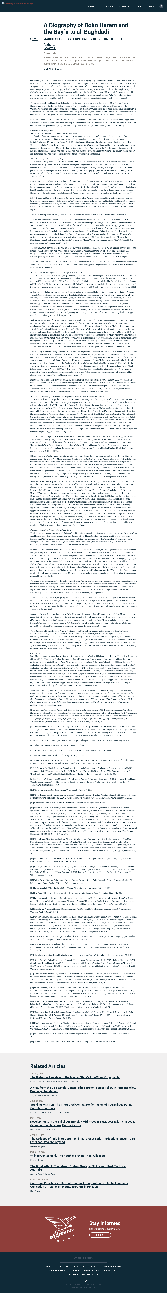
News (140, 6)
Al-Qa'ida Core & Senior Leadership (113, 61)
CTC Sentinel (125, 6)
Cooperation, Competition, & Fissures (115, 57)
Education (108, 6)
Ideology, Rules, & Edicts (57, 61)
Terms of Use (111, 1271)
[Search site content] (161, 6)
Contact (74, 1271)
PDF (36, 39)
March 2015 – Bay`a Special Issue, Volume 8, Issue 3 (85, 39)
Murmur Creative (88, 1288)
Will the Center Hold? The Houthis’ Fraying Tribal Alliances (67, 1155)
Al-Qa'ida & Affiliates (82, 61)
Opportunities (57, 1271)
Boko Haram (50, 64)
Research (90, 6)
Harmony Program (111, 1267)
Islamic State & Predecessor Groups (77, 64)
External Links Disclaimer (83, 1274)
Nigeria (47, 57)
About (152, 6)
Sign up (100, 1235)
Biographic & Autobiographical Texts (73, 57)
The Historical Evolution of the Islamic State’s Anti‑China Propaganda (75, 1077)
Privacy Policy (91, 1271)
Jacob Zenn (50, 48)
